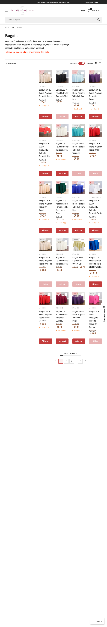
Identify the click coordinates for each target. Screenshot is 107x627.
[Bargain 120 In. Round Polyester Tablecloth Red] (95, 130)
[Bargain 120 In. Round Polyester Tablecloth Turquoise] (78, 130)
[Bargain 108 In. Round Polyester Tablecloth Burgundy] (62, 298)
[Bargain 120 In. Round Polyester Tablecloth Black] (62, 76)
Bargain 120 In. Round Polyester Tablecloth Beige (45, 92)
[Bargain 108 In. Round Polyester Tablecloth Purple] (78, 298)
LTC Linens (42, 86)
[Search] (98, 20)
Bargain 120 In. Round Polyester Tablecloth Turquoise (78, 148)
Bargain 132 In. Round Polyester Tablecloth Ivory (62, 260)
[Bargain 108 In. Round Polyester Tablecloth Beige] (45, 244)
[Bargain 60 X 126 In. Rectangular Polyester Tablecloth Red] (45, 130)
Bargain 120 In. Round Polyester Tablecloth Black (62, 92)
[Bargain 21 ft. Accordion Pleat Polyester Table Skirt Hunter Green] (62, 187)
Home (6, 27)
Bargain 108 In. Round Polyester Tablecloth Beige (45, 260)
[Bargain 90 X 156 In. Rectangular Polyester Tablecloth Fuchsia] (95, 298)
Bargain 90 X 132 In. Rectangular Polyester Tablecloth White (95, 207)
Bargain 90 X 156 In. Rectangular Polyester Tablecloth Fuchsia (94, 319)
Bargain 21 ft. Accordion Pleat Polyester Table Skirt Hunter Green (62, 207)
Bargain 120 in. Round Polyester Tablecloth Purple (95, 94)
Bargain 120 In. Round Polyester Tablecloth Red (95, 146)
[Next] (85, 361)
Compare (73, 63)
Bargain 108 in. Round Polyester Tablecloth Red (45, 314)
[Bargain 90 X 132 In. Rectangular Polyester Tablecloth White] (95, 187)
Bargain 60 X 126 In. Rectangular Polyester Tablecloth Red (44, 150)
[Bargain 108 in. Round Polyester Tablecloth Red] (45, 298)
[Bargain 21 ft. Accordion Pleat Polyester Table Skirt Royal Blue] (95, 244)
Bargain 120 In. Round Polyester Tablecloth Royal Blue (78, 205)
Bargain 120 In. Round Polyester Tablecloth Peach (45, 205)
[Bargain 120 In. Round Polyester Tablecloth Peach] (45, 187)
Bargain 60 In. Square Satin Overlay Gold (77, 260)
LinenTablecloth (95, 197)
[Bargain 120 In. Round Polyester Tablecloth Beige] (45, 76)
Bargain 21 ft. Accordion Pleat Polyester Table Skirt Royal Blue (95, 262)
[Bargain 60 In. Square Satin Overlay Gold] (78, 244)
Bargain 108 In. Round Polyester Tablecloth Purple (78, 316)
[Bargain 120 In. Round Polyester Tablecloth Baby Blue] (78, 76)
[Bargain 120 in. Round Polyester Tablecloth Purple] (95, 76)
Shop (12, 27)
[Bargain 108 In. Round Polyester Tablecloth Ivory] (62, 130)
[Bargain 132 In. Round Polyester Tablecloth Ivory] (62, 244)
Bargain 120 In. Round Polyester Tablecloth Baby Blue (78, 94)
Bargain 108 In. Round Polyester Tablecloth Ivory (62, 146)
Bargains (19, 27)
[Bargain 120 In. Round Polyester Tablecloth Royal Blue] (78, 187)
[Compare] (49, 73)
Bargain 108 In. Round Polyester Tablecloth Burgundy (62, 316)
